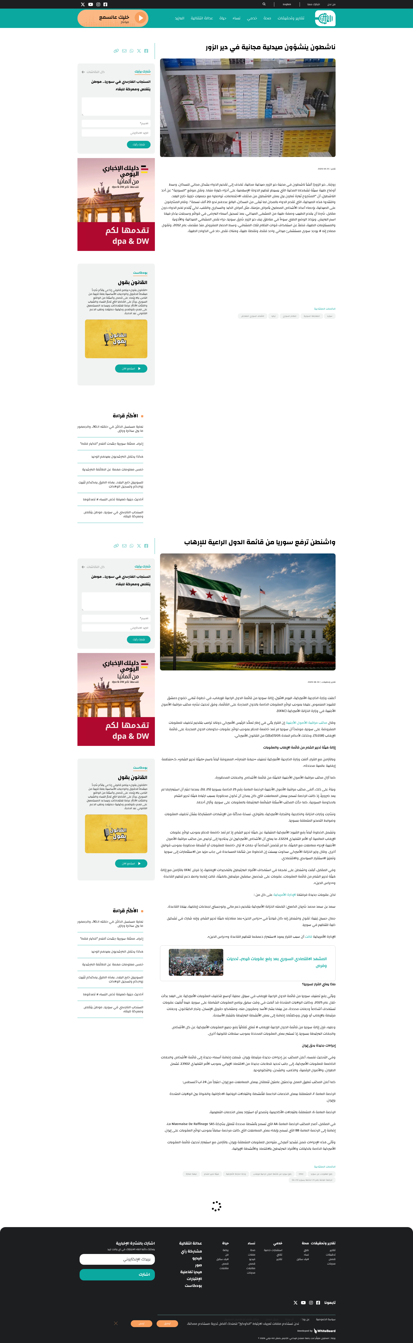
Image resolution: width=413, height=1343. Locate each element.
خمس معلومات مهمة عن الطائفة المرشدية (112, 469)
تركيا (273, 316)
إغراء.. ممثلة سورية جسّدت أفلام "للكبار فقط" (111, 443)
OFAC (301, 1174)
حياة (222, 18)
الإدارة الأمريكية (284, 895)
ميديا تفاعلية (191, 1272)
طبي (306, 1250)
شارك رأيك (139, 144)
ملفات (251, 1254)
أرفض (141, 1323)
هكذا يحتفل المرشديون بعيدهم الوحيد (117, 456)
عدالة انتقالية (202, 18)
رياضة (226, 1250)
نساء (236, 18)
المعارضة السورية (312, 316)
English (287, 4)
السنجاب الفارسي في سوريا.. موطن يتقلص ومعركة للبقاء (113, 514)
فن (227, 1254)
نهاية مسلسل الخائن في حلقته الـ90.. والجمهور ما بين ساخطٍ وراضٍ (110, 428)
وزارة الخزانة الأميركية (236, 1174)
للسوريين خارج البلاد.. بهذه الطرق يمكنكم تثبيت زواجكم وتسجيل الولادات (111, 484)
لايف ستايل (303, 1259)
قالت (308, 937)
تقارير (333, 1250)
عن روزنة (305, 1319)
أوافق (167, 1323)
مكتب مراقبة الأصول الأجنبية (306, 723)
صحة (267, 18)
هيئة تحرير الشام (211, 1174)
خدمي (252, 18)
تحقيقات (331, 1254)
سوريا (329, 316)
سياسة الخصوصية (326, 1319)
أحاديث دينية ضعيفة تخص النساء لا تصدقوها (113, 499)
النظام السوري (289, 316)
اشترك (144, 1274)
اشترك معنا (313, 4)
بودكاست (193, 1285)
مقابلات (250, 1268)
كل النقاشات (95, 72)
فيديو (252, 1259)
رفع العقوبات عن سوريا (321, 1174)
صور (198, 1265)
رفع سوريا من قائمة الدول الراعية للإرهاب (272, 1174)
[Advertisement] (248, 264)
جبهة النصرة (191, 1174)
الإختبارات (194, 1278)
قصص (332, 1259)
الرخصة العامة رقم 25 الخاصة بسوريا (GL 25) (312, 1180)
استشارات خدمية (273, 1250)
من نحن (331, 4)
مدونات (331, 1264)
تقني (279, 1254)
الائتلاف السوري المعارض (252, 316)
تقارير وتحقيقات (291, 18)
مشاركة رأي (191, 1251)
